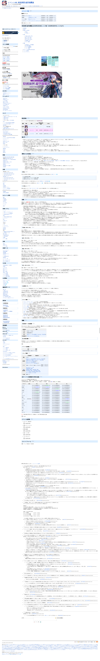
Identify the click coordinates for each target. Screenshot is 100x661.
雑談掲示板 (5, 305)
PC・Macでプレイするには (7, 110)
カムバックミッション (6, 189)
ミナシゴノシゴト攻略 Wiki (35, 645)
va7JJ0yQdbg (32, 594)
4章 (9, 172)
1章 (4, 172)
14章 (6, 175)
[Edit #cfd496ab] (29, 338)
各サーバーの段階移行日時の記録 (29, 49)
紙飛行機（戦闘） (29, 369)
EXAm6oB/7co (64, 560)
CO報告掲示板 (6, 322)
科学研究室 (9, 231)
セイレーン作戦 (6, 137)
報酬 (24, 43)
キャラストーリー (6, 138)
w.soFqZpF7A (82, 481)
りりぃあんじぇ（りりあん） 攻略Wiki (8, 647)
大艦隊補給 (11, 213)
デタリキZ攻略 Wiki (84, 644)
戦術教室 (7, 216)
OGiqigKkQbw (78, 583)
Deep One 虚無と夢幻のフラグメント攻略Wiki (92, 644)
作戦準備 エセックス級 (32, 17)
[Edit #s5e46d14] (32, 153)
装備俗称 (4, 166)
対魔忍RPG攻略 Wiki (36, 644)
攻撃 (10, 158)
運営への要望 (5, 271)
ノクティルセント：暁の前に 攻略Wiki (71, 647)
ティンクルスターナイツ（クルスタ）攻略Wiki (31, 646)
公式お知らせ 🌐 (5, 282)
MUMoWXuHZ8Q (50, 589)
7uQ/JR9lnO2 (47, 469)
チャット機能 (5, 238)
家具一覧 (5, 220)
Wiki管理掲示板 (6, 321)
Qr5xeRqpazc (48, 536)
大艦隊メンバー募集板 (7, 311)
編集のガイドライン (6, 94)
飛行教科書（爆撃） (37, 370)
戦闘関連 (4, 191)
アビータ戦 (5, 202)
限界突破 (9, 122)
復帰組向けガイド (6, 99)
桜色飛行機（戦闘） (29, 368)
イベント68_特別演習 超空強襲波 (21, 2)
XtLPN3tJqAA (85, 596)
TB (4, 224)
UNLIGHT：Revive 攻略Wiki (16, 647)
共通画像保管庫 (5, 291)
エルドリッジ (25, 302)
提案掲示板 (5, 316)
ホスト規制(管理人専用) (6, 296)
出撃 (4, 58)
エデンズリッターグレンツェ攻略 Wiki (43, 645)
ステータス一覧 (14, 116)
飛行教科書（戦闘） (29, 370)
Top (8, 4)
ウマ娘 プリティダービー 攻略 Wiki (64, 645)
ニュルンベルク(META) (7, 73)
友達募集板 (5, 310)
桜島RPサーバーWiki (30, 647)
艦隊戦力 (4, 152)
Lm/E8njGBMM (47, 521)
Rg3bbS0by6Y (60, 615)
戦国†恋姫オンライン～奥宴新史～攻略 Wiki (54, 645)
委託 (3, 183)
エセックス (32, 130)
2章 (5, 172)
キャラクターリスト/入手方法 (7, 353)
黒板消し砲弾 (38, 371)
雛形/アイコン (6, 290)
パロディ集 (5, 267)
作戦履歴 (4, 185)
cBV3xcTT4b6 (69, 491)
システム (7, 58)
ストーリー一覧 (5, 258)
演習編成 (13, 137)
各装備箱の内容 (6, 256)
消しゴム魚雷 (28, 372)
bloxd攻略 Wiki (11, 649)
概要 (3, 197)
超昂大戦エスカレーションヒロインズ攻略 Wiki (26, 645)
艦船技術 (5, 231)
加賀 (26, 315)
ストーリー (5, 203)
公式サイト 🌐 (5, 281)
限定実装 (24, 28)
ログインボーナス (6, 147)
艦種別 (5, 117)
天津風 (4, 342)
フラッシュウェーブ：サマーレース (35, 20)
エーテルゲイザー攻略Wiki (22, 646)
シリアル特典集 (5, 273)
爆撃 (8, 158)
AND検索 (16, 46)
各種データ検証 (5, 272)
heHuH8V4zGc (43, 486)
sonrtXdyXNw (36, 475)
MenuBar (4, 336)
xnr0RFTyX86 (43, 543)
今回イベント (47, 615)
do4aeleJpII (80, 604)
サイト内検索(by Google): (6, 50)
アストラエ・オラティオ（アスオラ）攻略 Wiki (59, 649)
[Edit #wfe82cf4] (25, 320)
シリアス (24, 309)
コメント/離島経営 (6, 347)
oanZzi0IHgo (60, 545)
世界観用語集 (5, 265)
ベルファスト (31, 302)
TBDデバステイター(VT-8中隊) (49, 160)
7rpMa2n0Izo (34, 613)
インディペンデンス (31, 126)
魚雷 (6, 159)
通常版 (5, 127)
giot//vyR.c (65, 519)
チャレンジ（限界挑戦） (7, 188)
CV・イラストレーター (6, 259)
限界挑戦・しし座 (6, 77)
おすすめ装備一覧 (6, 104)
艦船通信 (4, 148)
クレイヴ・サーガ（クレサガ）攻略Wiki (14, 646)
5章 (10, 172)
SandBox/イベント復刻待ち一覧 (8, 335)
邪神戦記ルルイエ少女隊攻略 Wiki (17, 649)
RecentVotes (5, 351)
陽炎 (3, 346)
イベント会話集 (26, 50)
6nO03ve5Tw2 (60, 586)
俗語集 (4, 266)
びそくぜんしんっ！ (6, 130)
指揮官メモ (5, 244)
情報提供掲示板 (6, 317)
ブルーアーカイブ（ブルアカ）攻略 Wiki (7, 645)
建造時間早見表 (6, 235)
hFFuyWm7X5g (49, 555)
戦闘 (6, 158)
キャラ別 (9, 120)
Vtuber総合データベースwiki (23, 648)
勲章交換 (5, 214)
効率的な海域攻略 (6, 192)
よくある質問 (5, 100)
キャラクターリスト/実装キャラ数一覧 (9, 352)
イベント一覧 (6, 86)
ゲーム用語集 (9, 265)
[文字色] (34, 622)
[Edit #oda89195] (40, 376)
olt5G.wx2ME (47, 546)
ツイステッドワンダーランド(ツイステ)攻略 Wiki (75, 644)
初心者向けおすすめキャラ (7, 103)
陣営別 (7, 117)
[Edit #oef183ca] (25, 199)
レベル (5, 122)
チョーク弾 (32, 367)
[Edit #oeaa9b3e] (31, 248)
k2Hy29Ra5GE (52, 610)
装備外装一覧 (5, 160)
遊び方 (24, 29)
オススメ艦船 (27, 41)
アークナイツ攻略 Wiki (42, 644)
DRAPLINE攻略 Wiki (34, 649)
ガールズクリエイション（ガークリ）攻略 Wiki (68, 646)
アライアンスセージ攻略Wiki (5, 646)
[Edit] (33, 153)
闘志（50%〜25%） (28, 38)
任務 (4, 60)
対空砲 (4, 159)
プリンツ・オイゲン (26, 301)
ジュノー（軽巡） (26, 306)
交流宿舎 (4, 227)
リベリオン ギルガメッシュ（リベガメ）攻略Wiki (87, 647)
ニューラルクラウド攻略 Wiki (82, 645)
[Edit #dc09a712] (33, 323)
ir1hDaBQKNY (69, 471)
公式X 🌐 (4, 285)
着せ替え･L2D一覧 (6, 141)
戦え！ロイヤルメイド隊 (34, 188)
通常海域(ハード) (5, 176)
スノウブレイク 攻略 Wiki (55, 646)
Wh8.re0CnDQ (39, 500)
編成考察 (4, 136)
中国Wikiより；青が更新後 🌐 (45, 181)
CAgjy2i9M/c (77, 606)
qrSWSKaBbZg (46, 569)
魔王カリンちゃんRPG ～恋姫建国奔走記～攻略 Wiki (53, 648)
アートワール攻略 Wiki (56, 644)
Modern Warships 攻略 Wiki (85, 646)
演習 (3, 184)
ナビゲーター (6, 225)
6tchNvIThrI (70, 562)
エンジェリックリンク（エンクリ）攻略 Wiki (73, 645)
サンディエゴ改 (26, 307)
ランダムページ (4, 42)
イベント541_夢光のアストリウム (8, 358)
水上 (12, 158)
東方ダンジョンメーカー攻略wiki (72, 648)
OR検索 (5, 47)
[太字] (38, 622)
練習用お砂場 (5, 294)
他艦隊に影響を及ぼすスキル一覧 (8, 128)
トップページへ (6, 85)
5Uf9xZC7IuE (75, 542)
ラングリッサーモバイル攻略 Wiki (50, 644)
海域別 (13, 120)
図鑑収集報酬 (5, 251)
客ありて (30, 15)
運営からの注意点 (26, 30)
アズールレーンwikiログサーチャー (8, 297)
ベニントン (5, 345)
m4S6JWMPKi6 (83, 529)
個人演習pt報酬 (27, 45)
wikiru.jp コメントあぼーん (5, 653)
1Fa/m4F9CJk (87, 600)
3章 (7, 172)
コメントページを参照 (36, 463)
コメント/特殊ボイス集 (6, 350)
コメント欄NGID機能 (6, 276)
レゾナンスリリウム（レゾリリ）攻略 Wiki (42, 649)
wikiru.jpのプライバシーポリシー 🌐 (6, 654)
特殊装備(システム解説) (6, 165)
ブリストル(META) (6, 69)
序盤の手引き (5, 98)
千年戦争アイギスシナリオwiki (31, 648)
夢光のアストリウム (32, 19)
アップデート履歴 (6, 87)
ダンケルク (31, 316)
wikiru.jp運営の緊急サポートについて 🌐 (16, 654)
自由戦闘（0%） (28, 40)
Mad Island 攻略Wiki (35, 647)
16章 (10, 175)
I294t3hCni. (58, 533)
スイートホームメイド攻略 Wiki (78, 646)
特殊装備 (14, 159)
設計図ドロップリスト (6, 163)
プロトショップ (6, 213)
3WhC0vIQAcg (41, 540)
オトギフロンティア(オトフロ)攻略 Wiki (20, 644)
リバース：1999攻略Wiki (40, 646)
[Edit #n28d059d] (32, 441)
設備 (11, 159)
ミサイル (9, 159)
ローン (32, 301)
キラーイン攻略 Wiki (24, 649)
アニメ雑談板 (6, 306)
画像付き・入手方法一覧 (7, 116)
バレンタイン (6, 146)
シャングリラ (31, 133)
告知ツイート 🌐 (54, 174)
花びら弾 (27, 367)
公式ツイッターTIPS (6, 280)
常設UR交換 (6, 236)
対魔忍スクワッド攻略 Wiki (5, 649)
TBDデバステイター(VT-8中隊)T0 (32, 336)
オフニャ (4, 221)
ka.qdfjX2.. (34, 467)
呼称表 (4, 143)
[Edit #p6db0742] (32, 227)
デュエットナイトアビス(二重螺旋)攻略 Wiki (81, 648)
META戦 (10, 137)
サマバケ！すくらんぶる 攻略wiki (57, 647)
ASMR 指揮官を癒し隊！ (7, 133)
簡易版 (7, 127)
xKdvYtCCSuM (58, 495)
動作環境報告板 (5, 109)
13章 (4, 175)
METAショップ (9, 214)
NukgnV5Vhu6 (45, 530)
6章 (12, 172)
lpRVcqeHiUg (50, 602)
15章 (8, 175)
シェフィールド (26, 310)
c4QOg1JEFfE (48, 577)
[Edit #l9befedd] (30, 346)
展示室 (11, 216)
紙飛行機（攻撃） (36, 369)
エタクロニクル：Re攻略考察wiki (64, 648)
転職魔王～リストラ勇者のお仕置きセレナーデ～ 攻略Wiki (45, 647)
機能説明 (5, 40)
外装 (23, 369)
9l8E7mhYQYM (44, 539)
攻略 (24, 34)
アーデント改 (25, 308)
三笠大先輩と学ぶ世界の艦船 (7, 134)
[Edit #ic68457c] (26, 171)
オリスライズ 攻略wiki (63, 647)
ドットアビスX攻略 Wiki (51, 649)
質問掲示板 (5, 315)
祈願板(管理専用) (5, 295)
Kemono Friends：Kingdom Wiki (47, 646)
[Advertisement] (11, 20)
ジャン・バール (26, 316)
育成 (3, 121)
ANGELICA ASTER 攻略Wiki (38, 648)
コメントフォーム (26, 51)
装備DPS (4, 164)
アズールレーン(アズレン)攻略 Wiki (30, 644)
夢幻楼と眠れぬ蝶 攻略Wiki (8, 648)
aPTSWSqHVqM (37, 498)
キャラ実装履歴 (6, 88)
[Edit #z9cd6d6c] (29, 185)
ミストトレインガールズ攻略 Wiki (16, 645)
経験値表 (4, 257)
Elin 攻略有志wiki (44, 648)
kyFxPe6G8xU (37, 573)
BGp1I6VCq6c (32, 592)
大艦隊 (4, 237)
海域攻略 (4, 198)
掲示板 (8, 60)
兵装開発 (5, 232)
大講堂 (5, 216)
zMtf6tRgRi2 (42, 579)
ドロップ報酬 (27, 48)
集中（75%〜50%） (28, 37)
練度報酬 (4, 252)
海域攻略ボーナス (6, 253)
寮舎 (3, 219)
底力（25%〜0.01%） (29, 39)
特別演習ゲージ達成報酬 (29, 44)
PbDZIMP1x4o (37, 523)
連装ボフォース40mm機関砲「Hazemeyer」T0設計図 (36, 334)
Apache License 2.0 (20, 653)
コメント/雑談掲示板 (6, 330)
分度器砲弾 (33, 371)
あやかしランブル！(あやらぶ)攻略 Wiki (64, 644)
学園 (3, 215)
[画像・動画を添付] (40, 622)
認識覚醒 (13, 122)
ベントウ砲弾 (28, 371)
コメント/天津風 (5, 332)
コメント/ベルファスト (6, 337)
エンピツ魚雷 (33, 372)
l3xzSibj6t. (83, 581)
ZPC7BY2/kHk (68, 479)
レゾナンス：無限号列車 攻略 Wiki (16, 648)
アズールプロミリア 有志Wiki (23, 647)
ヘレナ (24, 305)
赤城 (24, 315)
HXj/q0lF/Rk (59, 527)
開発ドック (13, 231)
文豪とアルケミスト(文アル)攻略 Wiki (10, 644)
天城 (24, 311)
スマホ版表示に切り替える (6, 8)
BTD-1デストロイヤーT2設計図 (31, 363)
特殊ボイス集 (5, 142)
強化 (7, 122)
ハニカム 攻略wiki (60, 646)
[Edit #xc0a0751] (29, 299)
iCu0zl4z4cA (52, 552)
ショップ (4, 204)
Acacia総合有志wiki (29, 649)
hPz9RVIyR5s (61, 472)
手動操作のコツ (5, 105)
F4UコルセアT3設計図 (30, 362)
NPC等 (4, 149)
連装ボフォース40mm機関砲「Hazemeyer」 (62, 160)
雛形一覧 (4, 289)
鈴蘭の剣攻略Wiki (78, 647)
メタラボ (8, 232)
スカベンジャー (6, 226)
